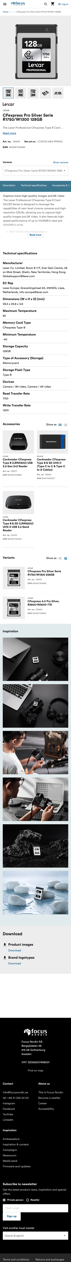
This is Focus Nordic (50, 1092)
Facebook (9, 1109)
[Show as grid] (60, 425)
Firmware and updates (17, 1166)
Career (42, 1103)
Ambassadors (11, 1139)
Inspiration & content (16, 1144)
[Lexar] (9, 104)
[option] (8, 93)
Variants (7, 162)
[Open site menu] (7, 4)
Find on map (35, 1070)
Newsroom (9, 1155)
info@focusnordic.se (15, 1092)
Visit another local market (18, 1228)
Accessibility (46, 1109)
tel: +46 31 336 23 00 (16, 1098)
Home (5, 12)
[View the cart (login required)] (52, 4)
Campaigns (10, 1150)
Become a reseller (49, 1098)
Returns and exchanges (50, 1259)
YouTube (8, 1114)
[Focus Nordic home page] (18, 4)
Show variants (60, 162)
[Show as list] (65, 425)
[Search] (46, 4)
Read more (9, 133)
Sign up (12, 1216)
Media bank (10, 1161)
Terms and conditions (16, 1259)
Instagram (9, 1103)
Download (14, 950)
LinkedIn (8, 1120)
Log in (65, 4)
